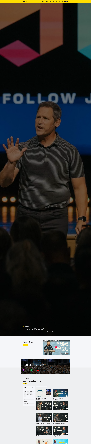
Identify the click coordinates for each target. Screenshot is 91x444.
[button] (46, 1)
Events (53, 1)
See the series (25, 344)
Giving (56, 1)
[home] (25, 1)
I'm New (43, 1)
